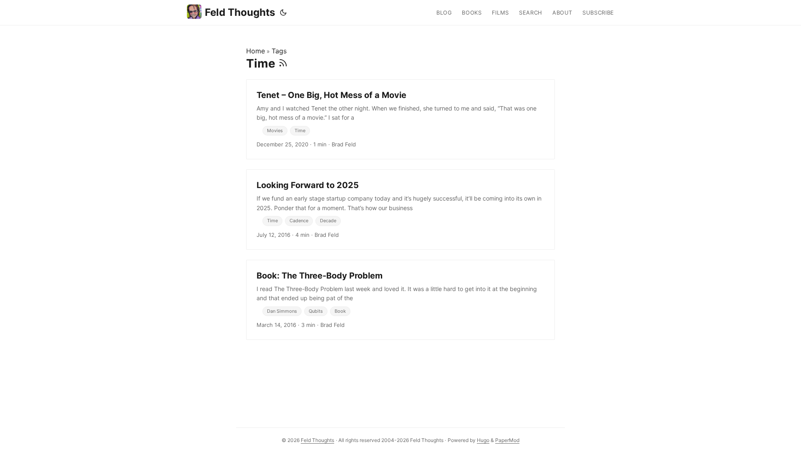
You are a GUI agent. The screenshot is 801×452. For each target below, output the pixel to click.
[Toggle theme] (283, 12)
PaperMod (507, 440)
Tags (279, 51)
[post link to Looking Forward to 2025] (400, 209)
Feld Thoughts (240, 12)
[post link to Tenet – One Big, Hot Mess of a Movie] (400, 119)
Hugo (483, 440)
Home (255, 51)
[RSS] (283, 63)
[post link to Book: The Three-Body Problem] (400, 299)
